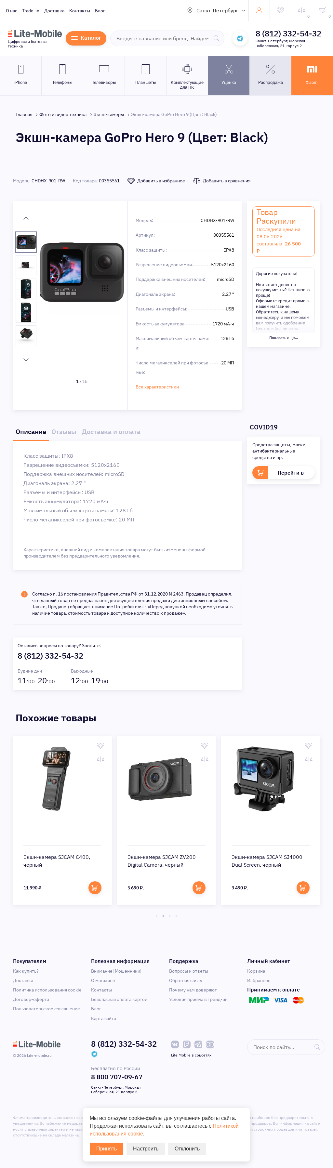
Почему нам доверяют (193, 990)
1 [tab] (156, 916)
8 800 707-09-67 (116, 1076)
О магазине (103, 980)
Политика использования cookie (47, 990)
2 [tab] (163, 916)
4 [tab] (176, 916)
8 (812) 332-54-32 (288, 33)
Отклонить (187, 1148)
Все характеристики (157, 387)
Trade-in (30, 11)
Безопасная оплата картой (119, 999)
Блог (100, 11)
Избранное (259, 980)
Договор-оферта (31, 999)
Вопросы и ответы (188, 971)
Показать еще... (283, 337)
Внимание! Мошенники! (116, 971)
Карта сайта (103, 1018)
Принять (106, 1148)
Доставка (54, 11)
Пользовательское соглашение (46, 1009)
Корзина (256, 971)
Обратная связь (185, 980)
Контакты (79, 11)
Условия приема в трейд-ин (198, 999)
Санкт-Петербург (217, 10)
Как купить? (26, 971)
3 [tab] (169, 916)
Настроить (145, 1148)
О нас (11, 11)
